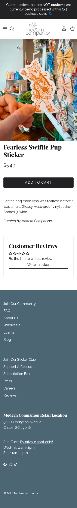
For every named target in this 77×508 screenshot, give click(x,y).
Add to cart (38, 182)
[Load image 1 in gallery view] (38, 90)
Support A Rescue (17, 367)
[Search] (14, 28)
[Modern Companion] (38, 29)
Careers (9, 388)
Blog (7, 340)
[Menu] (4, 28)
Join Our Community (19, 304)
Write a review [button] (38, 265)
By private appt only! (36, 442)
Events (8, 332)
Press (7, 381)
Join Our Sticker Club (19, 359)
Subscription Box (16, 374)
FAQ (6, 311)
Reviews (10, 395)
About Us (10, 318)
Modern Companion (26, 493)
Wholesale (11, 325)
